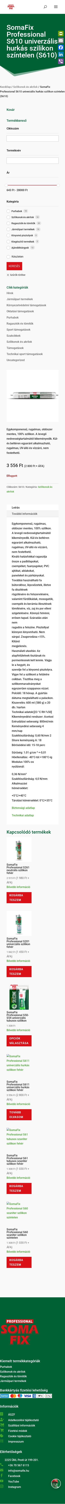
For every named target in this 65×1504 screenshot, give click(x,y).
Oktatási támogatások (20, 311)
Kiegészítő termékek (22, 241)
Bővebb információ (18, 887)
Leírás (16, 507)
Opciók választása (19, 1041)
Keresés (14, 266)
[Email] (60, 40)
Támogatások (15, 348)
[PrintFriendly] (60, 33)
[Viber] (60, 61)
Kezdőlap (5, 86)
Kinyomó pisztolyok (22, 235)
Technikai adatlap (23, 815)
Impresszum (16, 1441)
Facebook (14, 1476)
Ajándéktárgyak (20, 247)
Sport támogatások (18, 329)
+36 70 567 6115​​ (18, 1465)
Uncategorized (16, 360)
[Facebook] (60, 47)
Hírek (10, 293)
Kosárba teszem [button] (16, 898)
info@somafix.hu (18, 1470)
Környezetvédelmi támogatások (26, 305)
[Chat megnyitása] (56, 1483)
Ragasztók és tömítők (23, 223)
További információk (24, 513)
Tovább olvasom (16, 1115)
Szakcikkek (13, 335)
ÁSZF (11, 1414)
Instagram (14, 1487)
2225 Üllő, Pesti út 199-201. (22, 1460)
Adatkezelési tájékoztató (23, 1420)
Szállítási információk (21, 1425)
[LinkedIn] (60, 54)
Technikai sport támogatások (25, 354)
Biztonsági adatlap (23, 808)
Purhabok (16, 211)
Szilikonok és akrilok (25, 86)
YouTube (13, 1481)
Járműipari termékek (22, 229)
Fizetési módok (17, 1431)
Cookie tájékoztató (19, 1436)
